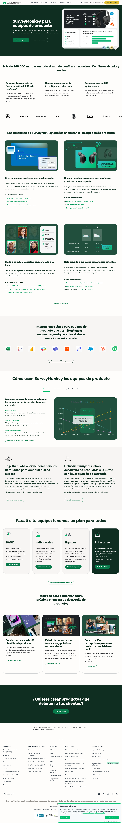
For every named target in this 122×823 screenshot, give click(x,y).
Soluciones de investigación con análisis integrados (84, 283)
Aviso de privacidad (88, 813)
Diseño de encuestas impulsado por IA (79, 201)
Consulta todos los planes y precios (61, 582)
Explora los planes (39, 40)
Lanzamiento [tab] (57, 389)
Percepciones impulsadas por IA (77, 208)
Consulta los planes (44, 567)
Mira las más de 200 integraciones (61, 361)
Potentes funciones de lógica (17, 202)
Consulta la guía (52, 663)
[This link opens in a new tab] (99, 794)
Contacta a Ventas (89, 2)
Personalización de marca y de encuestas (21, 205)
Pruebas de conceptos (12, 420)
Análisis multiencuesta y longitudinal (79, 286)
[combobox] (9, 794)
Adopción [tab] (67, 389)
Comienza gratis (21, 40)
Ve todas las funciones (61, 303)
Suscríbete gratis (112, 3)
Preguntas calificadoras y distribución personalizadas (26, 289)
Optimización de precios (13, 430)
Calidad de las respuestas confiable (19, 292)
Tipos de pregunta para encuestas (19, 198)
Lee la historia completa (14, 500)
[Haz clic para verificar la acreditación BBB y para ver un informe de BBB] (40, 816)
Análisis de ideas (10, 410)
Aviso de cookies (100, 813)
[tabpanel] (61, 419)
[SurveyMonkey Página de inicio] (12, 3)
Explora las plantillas (14, 660)
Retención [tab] (75, 389)
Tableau (82, 289)
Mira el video (91, 667)
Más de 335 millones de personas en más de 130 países (26, 286)
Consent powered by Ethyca (110, 821)
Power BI (90, 289)
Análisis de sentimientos (75, 205)
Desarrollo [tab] (46, 389)
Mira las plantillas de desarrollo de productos (21, 440)
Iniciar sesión (99, 2)
